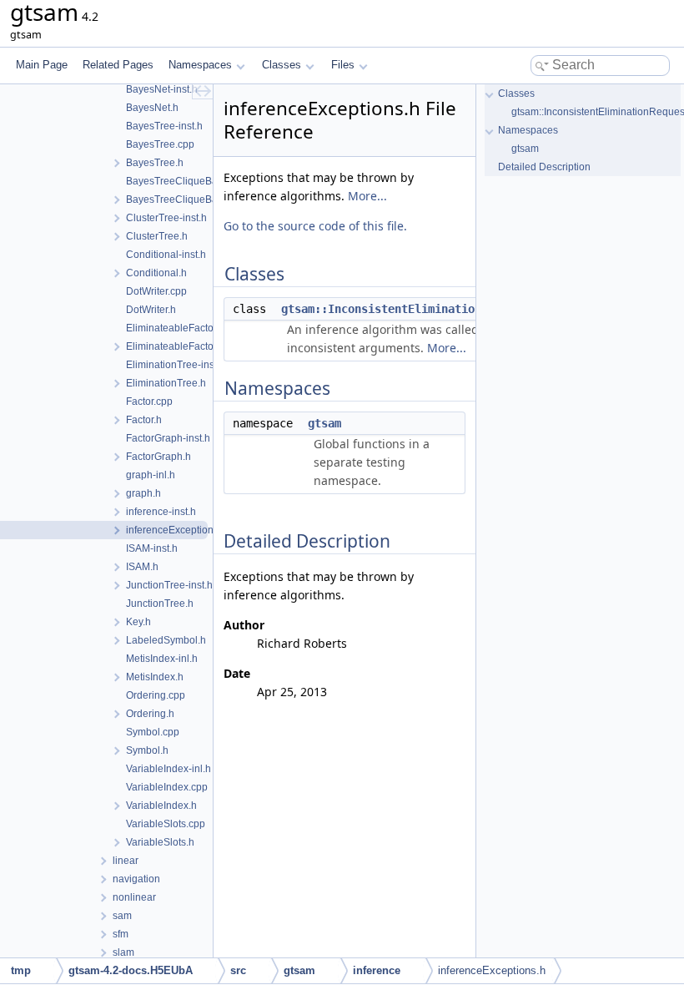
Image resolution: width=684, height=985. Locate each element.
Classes (281, 64)
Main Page (42, 64)
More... (367, 196)
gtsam (324, 423)
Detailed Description (544, 167)
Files (343, 64)
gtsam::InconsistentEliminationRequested (411, 309)
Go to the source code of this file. (315, 226)
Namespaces (200, 64)
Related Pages (118, 64)
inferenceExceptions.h (492, 970)
